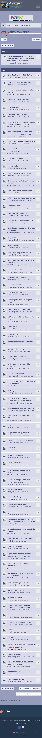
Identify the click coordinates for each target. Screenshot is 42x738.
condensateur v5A (14, 285)
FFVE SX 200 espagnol (15, 654)
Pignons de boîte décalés (17, 504)
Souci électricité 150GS (16, 270)
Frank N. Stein (15, 186)
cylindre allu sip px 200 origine (18, 99)
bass (12, 568)
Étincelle (11, 637)
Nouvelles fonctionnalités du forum (21, 75)
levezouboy (13, 420)
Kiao (13, 85)
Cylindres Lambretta (15, 455)
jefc (13, 492)
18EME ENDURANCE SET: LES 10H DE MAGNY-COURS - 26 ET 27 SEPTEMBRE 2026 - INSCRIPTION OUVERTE (20, 58)
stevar (12, 600)
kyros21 (12, 578)
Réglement (36, 721)
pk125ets (11, 630)
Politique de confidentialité (17, 721)
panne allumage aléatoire (17, 357)
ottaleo (14, 450)
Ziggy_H (12, 215)
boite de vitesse (13, 107)
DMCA (30, 721)
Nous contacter (21, 723)
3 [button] (23, 694)
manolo (12, 247)
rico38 (12, 295)
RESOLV (12, 102)
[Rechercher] (5, 39)
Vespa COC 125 (13, 334)
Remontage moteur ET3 (16, 598)
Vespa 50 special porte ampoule (19, 622)
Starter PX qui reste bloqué (17, 213)
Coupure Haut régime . (16, 497)
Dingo (13, 153)
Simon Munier (15, 233)
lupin (13, 176)
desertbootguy (15, 410)
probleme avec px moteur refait (19, 173)
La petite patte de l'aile (16, 374)
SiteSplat (22, 733)
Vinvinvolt (13, 585)
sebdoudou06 (14, 193)
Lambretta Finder (14, 206)
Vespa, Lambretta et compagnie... (15, 32)
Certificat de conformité (17, 277)
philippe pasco (14, 287)
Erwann (12, 465)
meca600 (12, 109)
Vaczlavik (13, 674)
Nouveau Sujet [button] (8, 46)
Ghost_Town (14, 359)
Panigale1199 (14, 393)
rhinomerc (13, 208)
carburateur (12, 327)
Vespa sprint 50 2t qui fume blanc (19, 433)
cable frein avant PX (15, 546)
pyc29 (13, 427)
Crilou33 (12, 639)
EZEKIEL (12, 386)
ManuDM (12, 127)
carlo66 (12, 344)
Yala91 (13, 592)
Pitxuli (12, 136)
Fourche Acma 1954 (15, 292)
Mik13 (13, 117)
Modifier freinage (14, 672)
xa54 (11, 632)
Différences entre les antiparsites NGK (21, 198)
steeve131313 (16, 280)
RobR (11, 475)
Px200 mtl (11, 448)
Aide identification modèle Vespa (20, 191)
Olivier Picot (14, 499)
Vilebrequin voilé (14, 391)
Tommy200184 (16, 657)
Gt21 (11, 541)
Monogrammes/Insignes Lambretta (21, 342)
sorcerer (12, 36)
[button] (39, 694)
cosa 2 (10, 425)
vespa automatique (15, 489)
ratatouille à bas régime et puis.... (20, 309)
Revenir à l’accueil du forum (11, 700)
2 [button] (20, 694)
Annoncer (5, 721)
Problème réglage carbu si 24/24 (19, 253)
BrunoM (12, 321)
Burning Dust (14, 200)
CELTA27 (12, 329)
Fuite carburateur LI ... (16, 615)
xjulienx (12, 168)
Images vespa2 (13, 238)
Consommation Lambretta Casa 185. (21, 408)
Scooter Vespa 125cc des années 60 (20, 221)
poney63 (12, 484)
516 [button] (36, 694)
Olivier (13, 94)
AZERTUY (13, 558)
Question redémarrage (16, 590)
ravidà (11, 265)
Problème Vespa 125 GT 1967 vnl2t (20, 539)
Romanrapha (14, 272)
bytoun (14, 351)
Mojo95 (14, 255)
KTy (13, 77)
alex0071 (14, 63)
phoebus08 (15, 681)
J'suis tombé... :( (13, 166)
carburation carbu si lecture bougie (20, 440)
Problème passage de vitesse (18, 583)
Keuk (11, 649)
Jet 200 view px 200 (14, 463)
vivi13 (13, 548)
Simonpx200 (14, 507)
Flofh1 (13, 369)
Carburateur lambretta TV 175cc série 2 (22, 141)
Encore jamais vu (14, 512)
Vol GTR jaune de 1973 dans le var (20, 82)
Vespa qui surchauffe (15, 158)
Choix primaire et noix (16, 349)
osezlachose (14, 624)
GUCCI (12, 161)
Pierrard (12, 435)
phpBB (34, 733)
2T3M (11, 223)
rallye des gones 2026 (15, 245)
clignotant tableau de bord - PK (19, 114)
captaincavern (15, 666)
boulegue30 (15, 403)
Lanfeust (13, 144)
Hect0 (13, 610)
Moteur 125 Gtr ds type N (16, 679)
